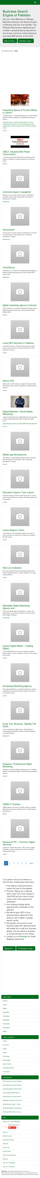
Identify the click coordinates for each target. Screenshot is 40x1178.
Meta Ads (34, 424)
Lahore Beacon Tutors (13, 530)
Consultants (6, 1072)
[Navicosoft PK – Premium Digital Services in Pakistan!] (20, 828)
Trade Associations (8, 1068)
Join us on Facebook (9, 1163)
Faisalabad (6, 1016)
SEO (14, 424)
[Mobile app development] (20, 441)
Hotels (5, 1052)
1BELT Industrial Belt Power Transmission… (16, 153)
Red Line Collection (12, 567)
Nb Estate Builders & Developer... (12, 1108)
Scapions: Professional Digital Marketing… (17, 765)
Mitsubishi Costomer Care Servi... (13, 1100)
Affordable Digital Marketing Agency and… (16, 607)
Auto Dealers (7, 1060)
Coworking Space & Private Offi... (12, 1089)
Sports (5, 1049)
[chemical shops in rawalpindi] (20, 178)
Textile (5, 1041)
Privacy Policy (7, 1151)
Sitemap (5, 1159)
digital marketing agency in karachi (19, 305)
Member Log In (7, 1136)
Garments (6, 1045)
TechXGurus (9, 267)
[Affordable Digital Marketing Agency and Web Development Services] (20, 592)
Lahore (5, 130)
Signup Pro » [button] (9, 948)
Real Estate (6, 1056)
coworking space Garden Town (12, 124)
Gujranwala (6, 618)
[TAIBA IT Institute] (20, 791)
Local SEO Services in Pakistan (18, 342)
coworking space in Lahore (11, 122)
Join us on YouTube (9, 1166)
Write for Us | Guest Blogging (11, 1121)
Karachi (5, 164)
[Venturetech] (20, 216)
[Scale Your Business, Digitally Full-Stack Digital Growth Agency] (20, 710)
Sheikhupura (6, 239)
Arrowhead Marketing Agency (17, 685)
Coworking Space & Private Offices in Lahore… (20, 111)
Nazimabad (6, 1024)
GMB (24, 424)
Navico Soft (8, 380)
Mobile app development (15, 454)
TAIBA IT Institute (11, 804)
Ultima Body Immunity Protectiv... (12, 1085)
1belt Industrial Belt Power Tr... (12, 1093)
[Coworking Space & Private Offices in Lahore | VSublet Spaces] (20, 100)
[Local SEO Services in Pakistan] (20, 329)
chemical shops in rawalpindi (17, 191)
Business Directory (8, 1140)
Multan (5, 814)
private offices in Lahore (26, 122)
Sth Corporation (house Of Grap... (13, 1081)
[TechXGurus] (20, 254)
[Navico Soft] (20, 367)
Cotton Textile (7, 1064)
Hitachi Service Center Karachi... (12, 1096)
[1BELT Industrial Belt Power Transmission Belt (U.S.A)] (20, 142)
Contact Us (6, 1147)
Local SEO (19, 424)
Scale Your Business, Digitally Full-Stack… (20, 725)
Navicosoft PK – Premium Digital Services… (19, 843)
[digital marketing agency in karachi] (20, 292)
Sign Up (5, 1132)
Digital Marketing (8, 424)
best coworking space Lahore (16, 126)
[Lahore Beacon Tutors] (20, 516)
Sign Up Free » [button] (10, 41)
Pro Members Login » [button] (26, 948)
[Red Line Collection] (20, 554)
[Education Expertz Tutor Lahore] (20, 479)
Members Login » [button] (25, 41)
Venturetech (9, 229)
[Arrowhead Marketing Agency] (20, 672)
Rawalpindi (6, 201)
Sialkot (5, 1008)
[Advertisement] (20, 73)
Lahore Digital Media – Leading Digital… (18, 647)
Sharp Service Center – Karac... (12, 1104)
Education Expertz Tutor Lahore (18, 492)
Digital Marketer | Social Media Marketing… (18, 412)
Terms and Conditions (9, 1155)
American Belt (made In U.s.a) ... (12, 1112)
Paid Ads (28, 424)
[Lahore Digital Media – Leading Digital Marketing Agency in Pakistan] (20, 632)
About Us (5, 1143)
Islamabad (6, 1012)
